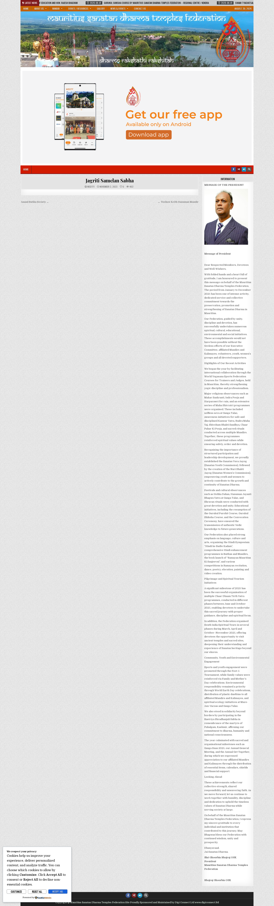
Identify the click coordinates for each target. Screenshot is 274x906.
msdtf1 (91, 187)
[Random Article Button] (239, 169)
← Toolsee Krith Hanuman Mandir (178, 201)
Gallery (101, 8)
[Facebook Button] (233, 169)
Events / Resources (78, 8)
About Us (39, 8)
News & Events (118, 8)
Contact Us (140, 8)
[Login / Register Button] (244, 169)
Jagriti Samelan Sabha (110, 180)
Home (26, 8)
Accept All (57, 891)
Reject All (37, 891)
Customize (16, 891)
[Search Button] (249, 169)
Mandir (56, 8)
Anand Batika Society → (35, 201)
